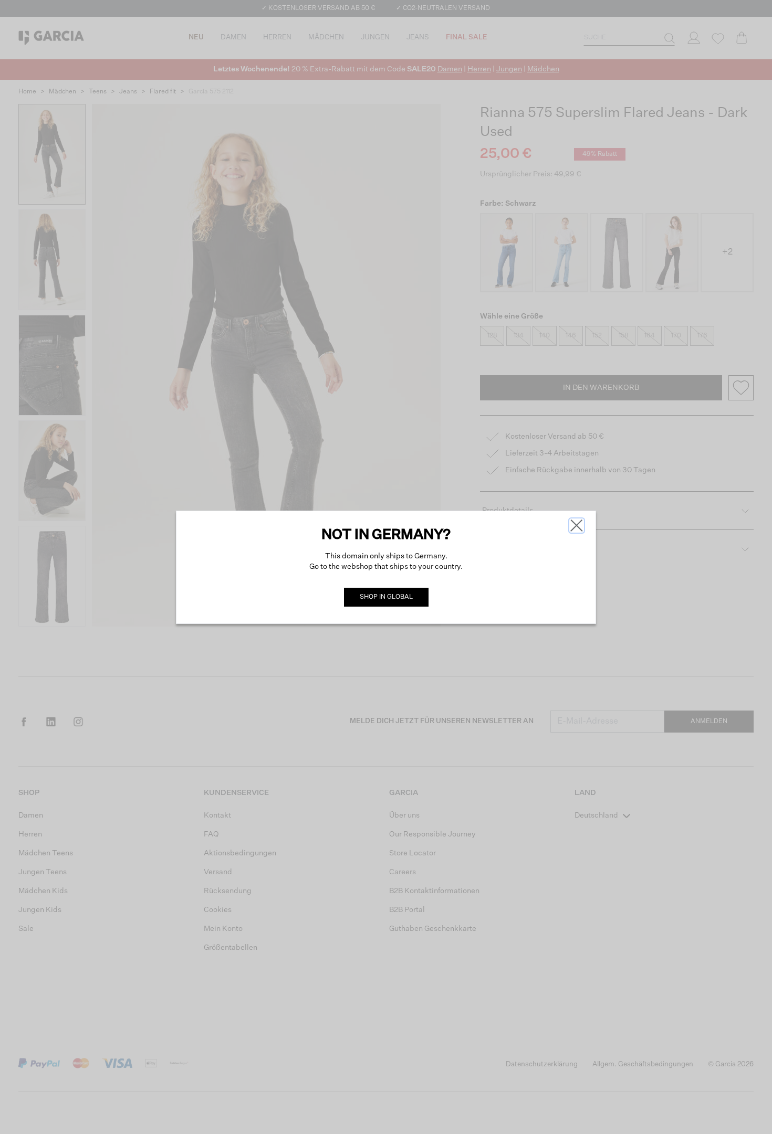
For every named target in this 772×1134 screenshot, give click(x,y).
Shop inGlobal (386, 597)
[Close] (576, 526)
